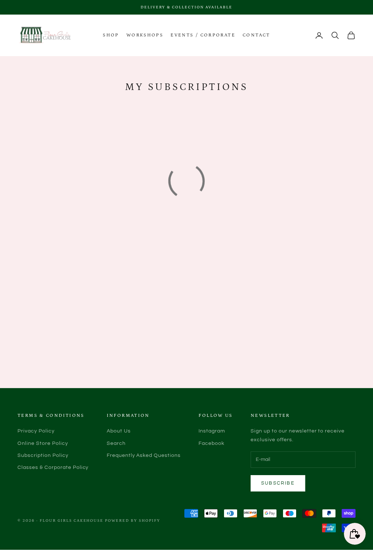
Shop (111, 35)
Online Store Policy (42, 443)
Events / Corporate (202, 35)
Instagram (212, 431)
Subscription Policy (42, 455)
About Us (119, 431)
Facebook (211, 443)
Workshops (144, 35)
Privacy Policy (36, 431)
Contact (256, 35)
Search (116, 443)
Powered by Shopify (132, 520)
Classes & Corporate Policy (53, 467)
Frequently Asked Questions (144, 455)
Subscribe (278, 483)
